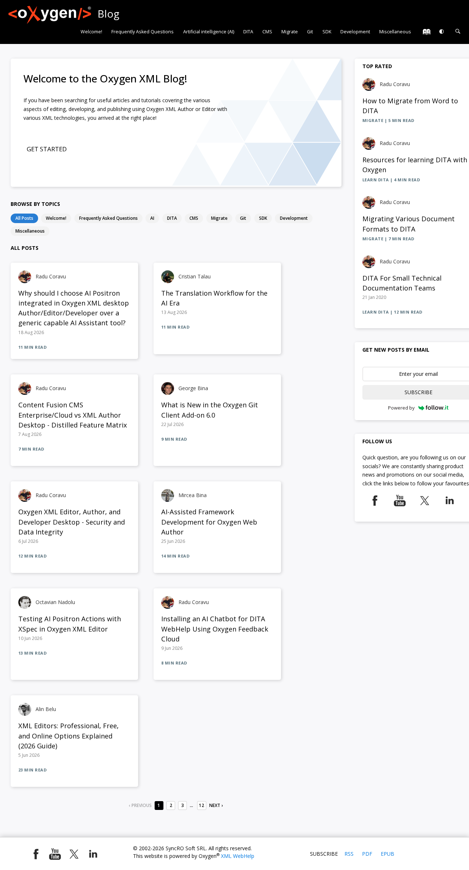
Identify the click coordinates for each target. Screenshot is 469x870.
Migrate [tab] (219, 218)
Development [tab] (294, 218)
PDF (367, 853)
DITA (248, 32)
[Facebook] (374, 498)
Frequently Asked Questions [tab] (108, 218)
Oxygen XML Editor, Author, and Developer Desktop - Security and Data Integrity (71, 521)
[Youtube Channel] (399, 498)
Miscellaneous (395, 32)
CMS (267, 32)
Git (310, 32)
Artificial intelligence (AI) (208, 32)
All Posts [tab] (24, 218)
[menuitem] (91, 31)
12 (201, 805)
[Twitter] (424, 498)
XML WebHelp (237, 855)
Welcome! (91, 32)
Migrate (289, 32)
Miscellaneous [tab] (30, 231)
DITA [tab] (172, 218)
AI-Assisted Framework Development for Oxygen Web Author (209, 521)
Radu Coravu (51, 276)
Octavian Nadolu (55, 602)
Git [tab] (243, 218)
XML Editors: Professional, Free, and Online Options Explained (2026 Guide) (68, 735)
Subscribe (324, 853)
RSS (349, 853)
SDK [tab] (263, 218)
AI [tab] (152, 218)
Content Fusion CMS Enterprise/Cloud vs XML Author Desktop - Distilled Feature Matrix (72, 414)
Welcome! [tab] (56, 218)
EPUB (387, 853)
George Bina (193, 388)
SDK (326, 32)
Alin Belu (46, 709)
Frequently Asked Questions (142, 32)
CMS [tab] (193, 218)
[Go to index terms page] (424, 33)
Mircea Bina (192, 495)
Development (355, 32)
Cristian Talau (194, 276)
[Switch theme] (442, 32)
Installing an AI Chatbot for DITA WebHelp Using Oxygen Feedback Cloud (214, 628)
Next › (216, 805)
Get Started (47, 149)
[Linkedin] (449, 498)
